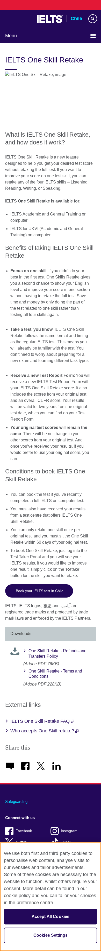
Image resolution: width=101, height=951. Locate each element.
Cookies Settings (50, 935)
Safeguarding (16, 801)
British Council (18, 19)
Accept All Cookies (51, 916)
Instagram (69, 831)
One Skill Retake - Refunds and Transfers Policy (57, 653)
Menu (11, 35)
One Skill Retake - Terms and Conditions (55, 674)
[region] (50, 896)
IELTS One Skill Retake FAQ (40, 721)
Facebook (24, 831)
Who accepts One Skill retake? (42, 730)
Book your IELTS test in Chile (39, 591)
